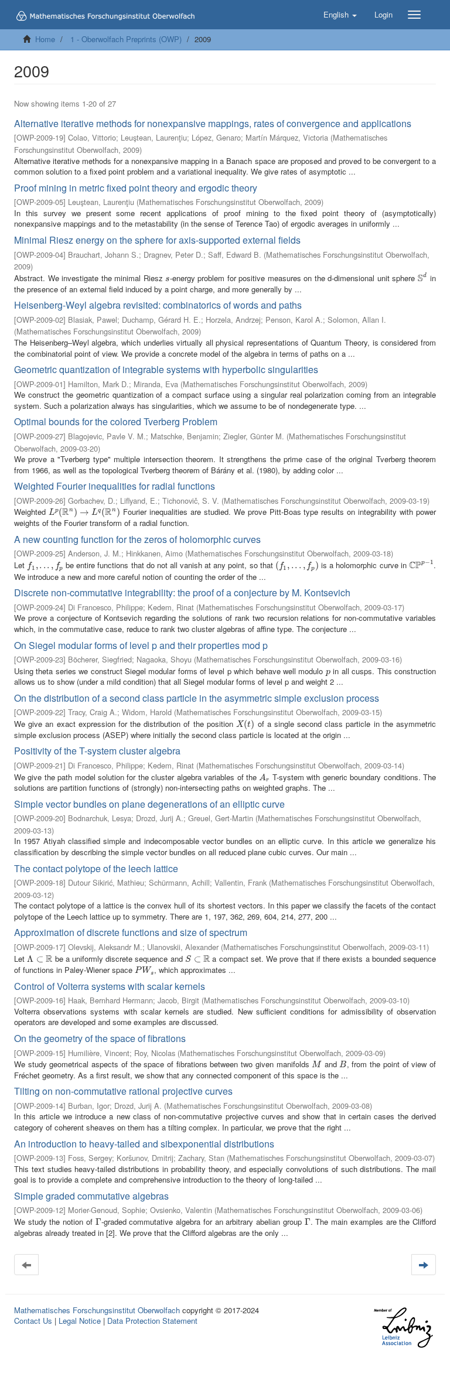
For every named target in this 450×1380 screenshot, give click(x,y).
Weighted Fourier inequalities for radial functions (114, 486)
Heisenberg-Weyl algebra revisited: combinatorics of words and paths (158, 305)
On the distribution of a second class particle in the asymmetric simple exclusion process (196, 698)
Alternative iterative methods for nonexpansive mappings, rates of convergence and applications (212, 123)
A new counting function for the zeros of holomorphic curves (137, 539)
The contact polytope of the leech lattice (96, 868)
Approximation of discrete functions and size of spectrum (130, 932)
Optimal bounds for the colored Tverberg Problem (115, 421)
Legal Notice (80, 1320)
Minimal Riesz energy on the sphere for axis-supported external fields (157, 240)
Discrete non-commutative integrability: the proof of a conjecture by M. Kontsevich (182, 592)
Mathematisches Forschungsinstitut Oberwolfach (97, 1310)
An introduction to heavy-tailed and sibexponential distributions (144, 1143)
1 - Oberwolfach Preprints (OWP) (126, 39)
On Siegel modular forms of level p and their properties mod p (141, 645)
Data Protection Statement (152, 1320)
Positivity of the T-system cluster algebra (97, 750)
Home (45, 39)
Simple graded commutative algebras (91, 1196)
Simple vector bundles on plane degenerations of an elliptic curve (149, 804)
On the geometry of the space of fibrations (100, 1038)
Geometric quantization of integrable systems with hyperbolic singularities (166, 369)
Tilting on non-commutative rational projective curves (123, 1091)
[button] (340, 14)
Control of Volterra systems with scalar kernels (109, 986)
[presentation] (167, 277)
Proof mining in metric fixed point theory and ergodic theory (135, 187)
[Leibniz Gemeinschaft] (403, 1327)
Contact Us (33, 1320)
